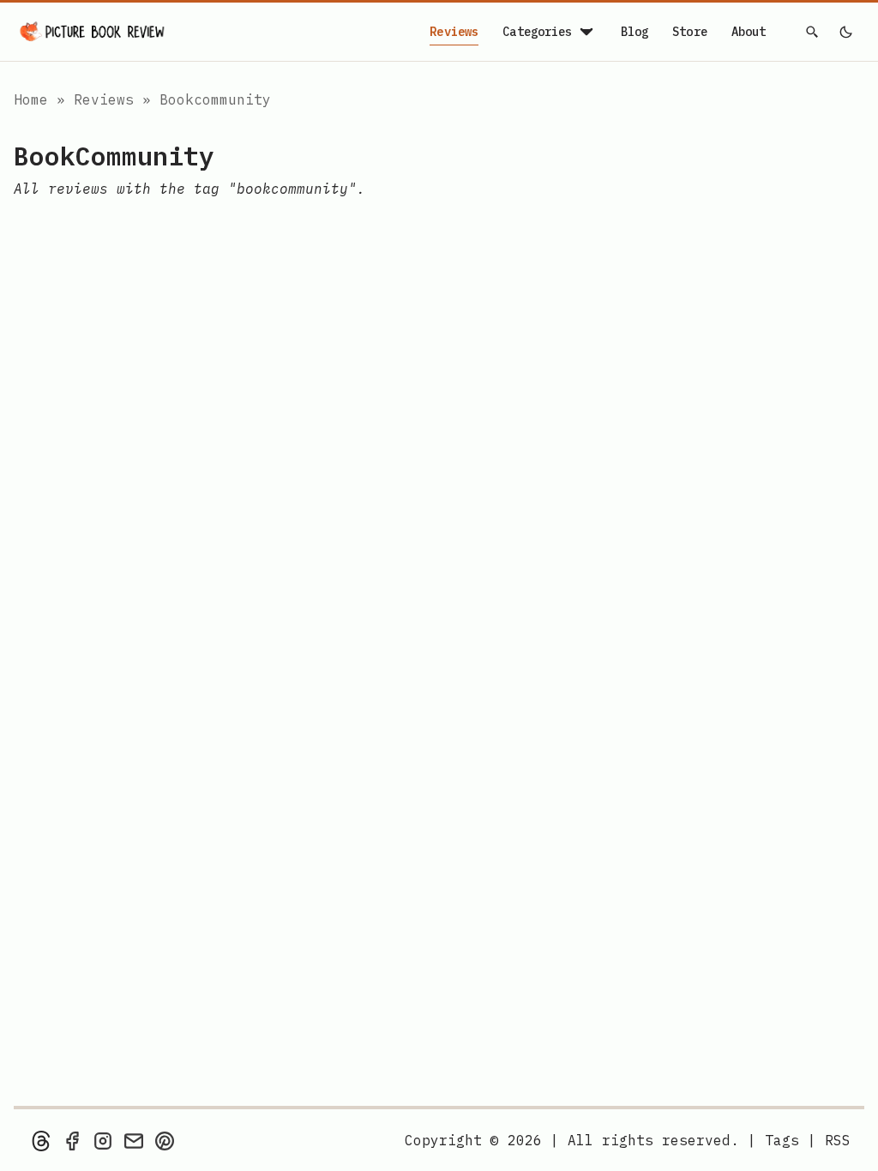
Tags (782, 1140)
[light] (845, 31)
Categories (537, 31)
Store (689, 31)
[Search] (812, 31)
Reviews (454, 31)
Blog (635, 31)
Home (31, 99)
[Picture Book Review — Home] (92, 32)
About (749, 31)
